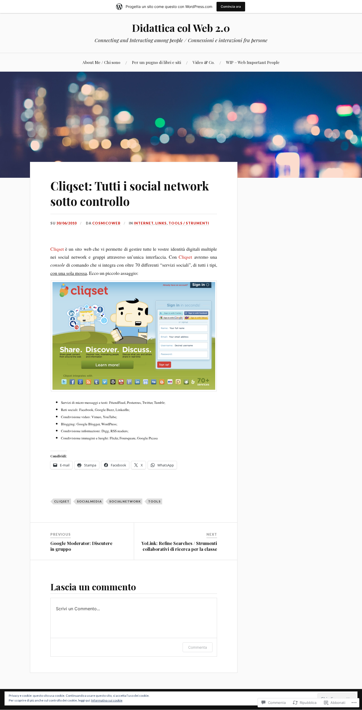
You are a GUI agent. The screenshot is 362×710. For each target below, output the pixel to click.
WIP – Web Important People (253, 62)
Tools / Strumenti (189, 223)
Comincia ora (231, 6)
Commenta (197, 647)
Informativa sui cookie (106, 700)
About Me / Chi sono (101, 62)
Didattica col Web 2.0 (181, 27)
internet (143, 223)
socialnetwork (125, 501)
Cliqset (57, 249)
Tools (154, 501)
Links (161, 223)
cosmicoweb (106, 223)
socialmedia (89, 501)
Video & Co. (203, 62)
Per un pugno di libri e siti (156, 62)
